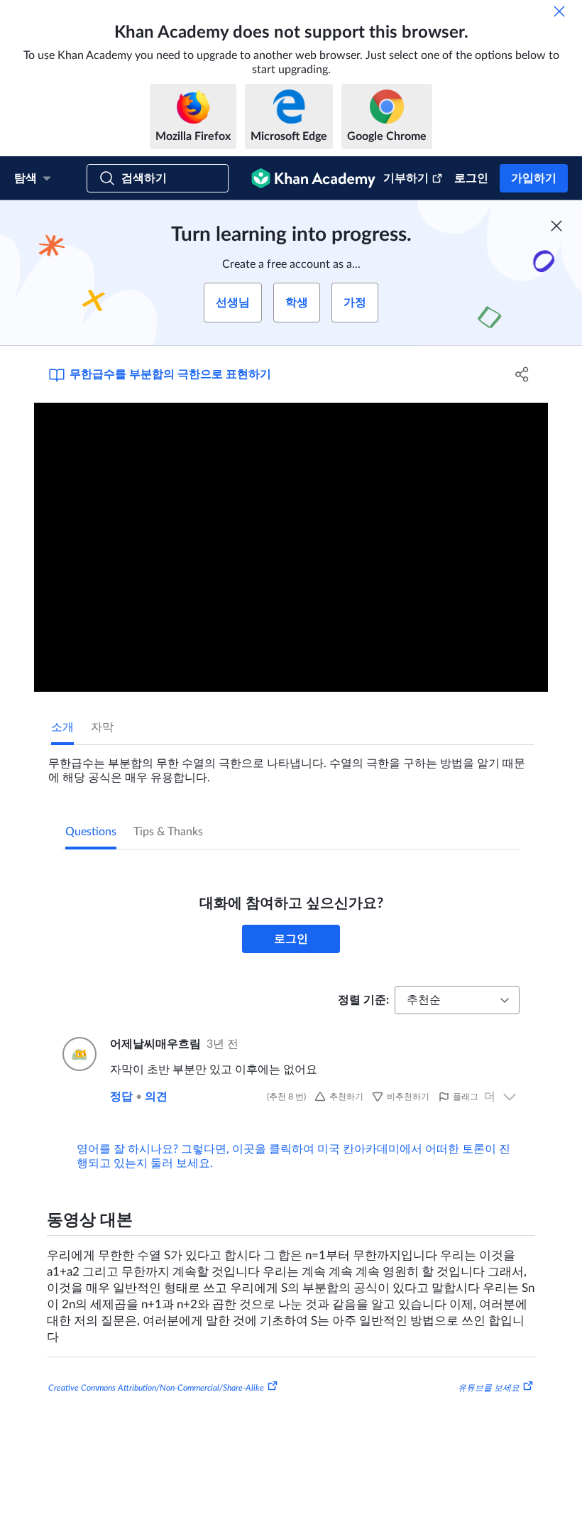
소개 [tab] (62, 727)
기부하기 (406, 178)
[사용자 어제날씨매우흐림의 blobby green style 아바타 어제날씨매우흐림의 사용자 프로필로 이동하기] (77, 1054)
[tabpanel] (291, 765)
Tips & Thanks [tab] (168, 831)
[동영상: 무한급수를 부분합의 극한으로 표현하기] (291, 547)
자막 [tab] (102, 727)
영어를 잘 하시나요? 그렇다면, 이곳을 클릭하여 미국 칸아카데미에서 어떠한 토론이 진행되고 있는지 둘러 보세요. (293, 1156)
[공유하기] (522, 374)
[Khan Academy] (313, 178)
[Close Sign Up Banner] (556, 226)
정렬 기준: (363, 1000)
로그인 (471, 178)
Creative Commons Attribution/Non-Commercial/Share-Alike (156, 1388)
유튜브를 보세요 (489, 1388)
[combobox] (457, 1000)
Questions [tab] (90, 831)
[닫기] (559, 11)
